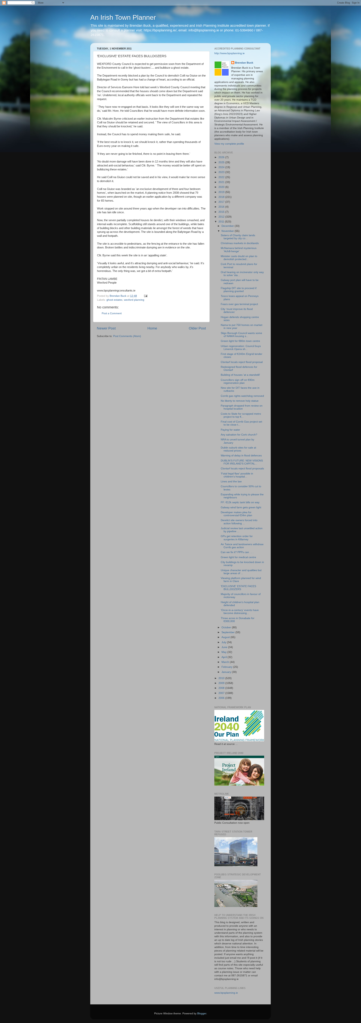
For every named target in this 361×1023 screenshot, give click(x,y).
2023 (221, 172)
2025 (221, 162)
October (226, 627)
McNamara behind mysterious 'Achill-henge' (238, 250)
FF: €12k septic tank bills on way (240, 502)
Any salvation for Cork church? (239, 434)
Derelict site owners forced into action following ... (239, 522)
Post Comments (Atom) (127, 336)
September (228, 632)
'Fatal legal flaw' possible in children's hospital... (237, 475)
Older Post (197, 328)
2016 (221, 206)
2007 (221, 693)
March (225, 662)
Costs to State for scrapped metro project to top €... (241, 415)
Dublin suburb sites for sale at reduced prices (238, 449)
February (227, 667)
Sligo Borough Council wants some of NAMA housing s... (241, 335)
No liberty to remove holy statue (240, 400)
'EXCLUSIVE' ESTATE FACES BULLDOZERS (238, 588)
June (224, 647)
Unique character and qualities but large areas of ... (241, 572)
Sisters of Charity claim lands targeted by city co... (238, 237)
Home (152, 328)
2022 (221, 177)
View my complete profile (229, 143)
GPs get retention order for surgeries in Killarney (237, 538)
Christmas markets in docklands (240, 243)
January (226, 672)
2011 (221, 221)
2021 (221, 182)
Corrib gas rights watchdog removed (242, 396)
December (228, 226)
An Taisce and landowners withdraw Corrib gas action (242, 546)
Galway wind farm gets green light (241, 507)
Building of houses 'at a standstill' (240, 374)
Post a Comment (112, 313)
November (228, 231)
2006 (221, 698)
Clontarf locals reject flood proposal (242, 362)
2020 (221, 187)
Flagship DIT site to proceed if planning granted (238, 290)
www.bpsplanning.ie (226, 992)
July (224, 642)
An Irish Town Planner (123, 17)
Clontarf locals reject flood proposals (242, 468)
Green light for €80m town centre (240, 341)
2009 (221, 683)
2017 (221, 201)
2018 (221, 197)
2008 (221, 688)
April (224, 657)
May (224, 652)
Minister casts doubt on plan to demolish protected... (239, 258)
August (226, 637)
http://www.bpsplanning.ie (229, 53)
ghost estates (114, 299)
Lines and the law (231, 481)
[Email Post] (145, 295)
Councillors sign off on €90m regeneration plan (238, 381)
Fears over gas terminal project (239, 304)
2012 (221, 216)
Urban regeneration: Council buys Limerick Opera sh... (241, 348)
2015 (221, 211)
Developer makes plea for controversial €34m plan (236, 514)
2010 (221, 678)
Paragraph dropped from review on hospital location (241, 407)
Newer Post (106, 328)
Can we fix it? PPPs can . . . (237, 552)
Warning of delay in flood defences (241, 455)
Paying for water (230, 429)
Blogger (201, 1013)
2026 (221, 157)
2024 (221, 167)
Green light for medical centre (238, 557)
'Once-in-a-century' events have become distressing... (240, 612)
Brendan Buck (244, 62)
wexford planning (134, 299)
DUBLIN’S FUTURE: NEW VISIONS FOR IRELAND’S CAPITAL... (242, 462)
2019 (221, 192)
